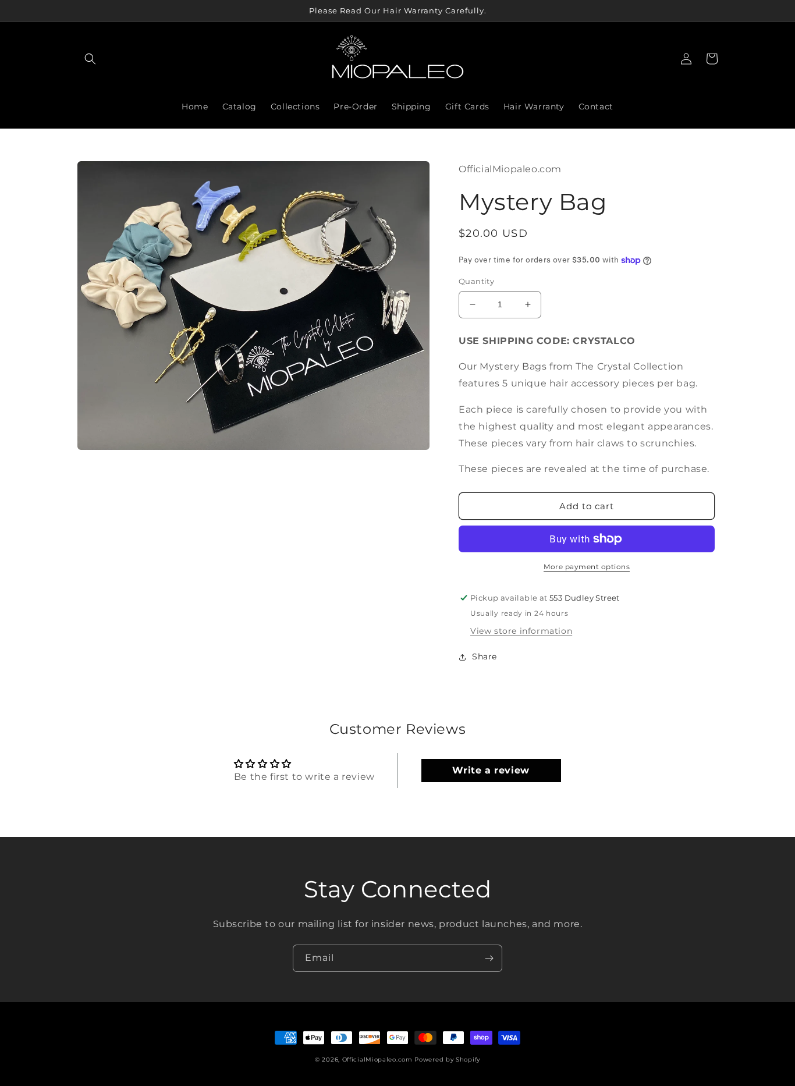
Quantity (476, 281)
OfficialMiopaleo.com (377, 1059)
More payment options (587, 566)
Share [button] (484, 656)
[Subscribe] (489, 958)
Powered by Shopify (447, 1059)
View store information (521, 631)
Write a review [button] (490, 770)
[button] (90, 59)
